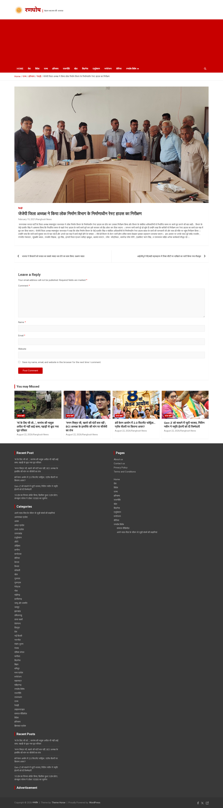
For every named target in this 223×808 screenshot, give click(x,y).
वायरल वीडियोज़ (20, 713)
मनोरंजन (108, 68)
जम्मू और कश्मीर (20, 603)
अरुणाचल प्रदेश (21, 517)
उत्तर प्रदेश (19, 529)
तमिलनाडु (18, 615)
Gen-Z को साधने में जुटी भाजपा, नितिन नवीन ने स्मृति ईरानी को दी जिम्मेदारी (184, 424)
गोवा (16, 590)
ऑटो (16, 541)
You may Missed (28, 386)
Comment (24, 285)
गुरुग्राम (17, 582)
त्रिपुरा (17, 627)
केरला (16, 562)
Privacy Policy (120, 467)
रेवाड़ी (20, 208)
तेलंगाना (17, 623)
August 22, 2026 (24, 434)
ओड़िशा (17, 545)
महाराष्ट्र (18, 680)
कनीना (17, 550)
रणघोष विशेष (131, 68)
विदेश (37, 68)
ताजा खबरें (21, 416)
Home (20, 68)
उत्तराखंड (18, 533)
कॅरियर (119, 68)
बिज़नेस (85, 68)
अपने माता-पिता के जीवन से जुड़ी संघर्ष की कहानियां (34, 513)
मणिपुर (17, 668)
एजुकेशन (96, 68)
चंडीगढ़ (17, 595)
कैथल (16, 566)
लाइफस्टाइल (19, 709)
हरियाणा (55, 68)
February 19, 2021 (26, 219)
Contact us (119, 463)
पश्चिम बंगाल (19, 652)
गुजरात (17, 578)
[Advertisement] (111, 42)
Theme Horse (58, 802)
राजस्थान (18, 697)
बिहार (16, 664)
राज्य (46, 68)
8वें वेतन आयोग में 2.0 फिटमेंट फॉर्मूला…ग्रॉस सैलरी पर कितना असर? (135, 424)
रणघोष (33, 10)
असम (16, 521)
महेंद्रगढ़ (17, 685)
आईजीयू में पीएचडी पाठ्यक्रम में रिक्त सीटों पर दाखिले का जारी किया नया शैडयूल (169, 256)
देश (29, 68)
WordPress (94, 802)
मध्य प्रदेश (18, 672)
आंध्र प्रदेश (19, 525)
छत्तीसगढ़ (18, 599)
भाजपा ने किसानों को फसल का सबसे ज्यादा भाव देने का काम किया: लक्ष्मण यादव (53, 256)
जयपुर (16, 607)
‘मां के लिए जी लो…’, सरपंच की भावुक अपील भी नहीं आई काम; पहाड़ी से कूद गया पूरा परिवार (38, 426)
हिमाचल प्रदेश (20, 725)
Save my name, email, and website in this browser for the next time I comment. (61, 362)
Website (22, 349)
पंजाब (16, 648)
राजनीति (66, 68)
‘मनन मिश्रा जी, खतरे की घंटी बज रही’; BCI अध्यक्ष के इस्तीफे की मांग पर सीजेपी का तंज (86, 426)
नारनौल (17, 640)
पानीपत (17, 656)
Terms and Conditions (125, 471)
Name (22, 322)
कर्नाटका (17, 554)
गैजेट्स (17, 586)
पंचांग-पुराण (18, 644)
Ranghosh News (44, 219)
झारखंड (17, 611)
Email (21, 335)
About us (118, 459)
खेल (76, 68)
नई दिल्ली (18, 635)
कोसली (17, 570)
